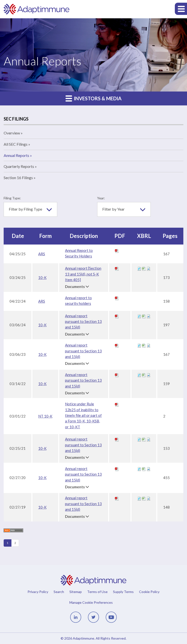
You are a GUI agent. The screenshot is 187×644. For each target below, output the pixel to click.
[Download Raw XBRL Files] (148, 268)
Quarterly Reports (19, 166)
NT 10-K (45, 416)
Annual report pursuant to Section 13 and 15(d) (83, 321)
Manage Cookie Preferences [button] (91, 602)
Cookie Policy (149, 591)
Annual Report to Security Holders (79, 253)
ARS (41, 254)
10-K (42, 277)
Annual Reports (16, 155)
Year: (101, 198)
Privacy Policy (38, 591)
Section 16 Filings (18, 177)
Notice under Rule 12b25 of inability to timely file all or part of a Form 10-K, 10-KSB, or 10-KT (83, 415)
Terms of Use (97, 591)
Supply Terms (123, 591)
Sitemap (75, 591)
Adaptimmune (83, 638)
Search (59, 591)
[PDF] (117, 250)
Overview (12, 133)
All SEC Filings (16, 144)
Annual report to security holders (78, 301)
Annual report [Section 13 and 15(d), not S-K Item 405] (83, 274)
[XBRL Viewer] (139, 268)
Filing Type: (12, 198)
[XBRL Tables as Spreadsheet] (144, 268)
